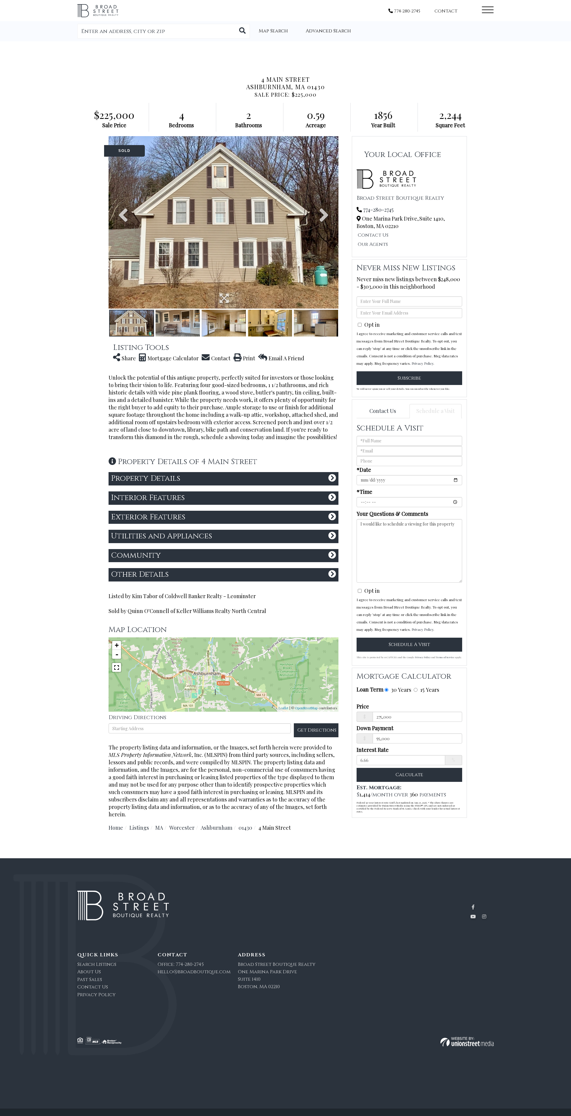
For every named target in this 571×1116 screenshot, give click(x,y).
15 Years (429, 689)
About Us (89, 972)
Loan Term (370, 689)
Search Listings (96, 964)
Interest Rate (373, 749)
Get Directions (316, 730)
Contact (445, 11)
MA (159, 827)
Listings (139, 827)
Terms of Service (445, 657)
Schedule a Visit (435, 410)
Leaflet (283, 708)
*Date (364, 469)
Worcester (181, 827)
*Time (364, 491)
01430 (245, 827)
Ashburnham (216, 827)
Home (116, 827)
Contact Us (373, 235)
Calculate (409, 774)
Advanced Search (328, 31)
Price (363, 706)
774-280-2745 (406, 11)
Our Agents (373, 244)
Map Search (273, 31)
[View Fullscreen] (116, 667)
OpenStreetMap (306, 708)
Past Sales (89, 979)
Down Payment (375, 728)
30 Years (400, 689)
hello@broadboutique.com (194, 972)
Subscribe (409, 378)
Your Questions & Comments (392, 513)
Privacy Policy (422, 363)
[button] (242, 31)
